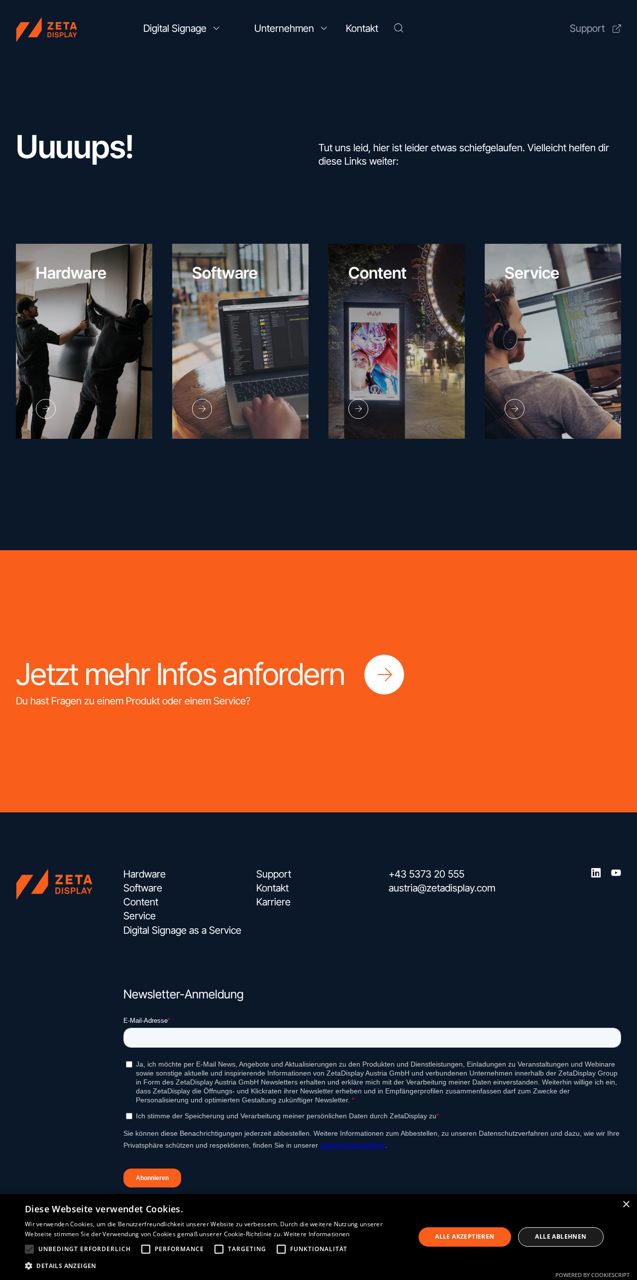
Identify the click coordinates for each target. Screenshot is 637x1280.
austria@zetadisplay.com (442, 888)
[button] (29, 1249)
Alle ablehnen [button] (560, 1236)
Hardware (144, 874)
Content (140, 902)
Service (139, 916)
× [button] (626, 1204)
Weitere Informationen (316, 1234)
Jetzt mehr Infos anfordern (180, 674)
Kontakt (272, 888)
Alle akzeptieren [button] (464, 1236)
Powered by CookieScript (592, 1275)
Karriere (273, 902)
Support (587, 28)
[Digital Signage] (61, 29)
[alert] (318, 1237)
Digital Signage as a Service (182, 930)
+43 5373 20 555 (426, 874)
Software (142, 888)
